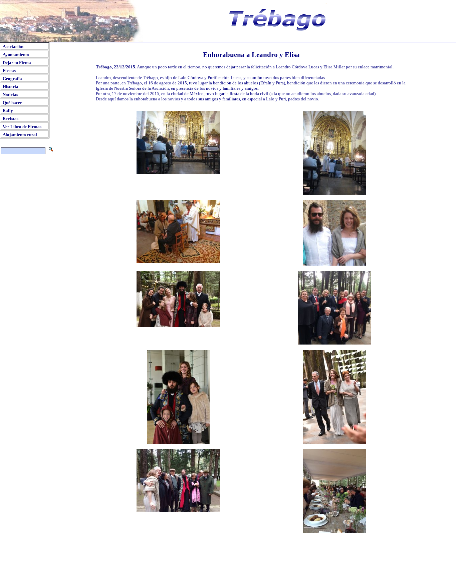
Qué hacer (12, 102)
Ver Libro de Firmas (22, 126)
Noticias (10, 94)
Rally (8, 110)
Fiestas (9, 70)
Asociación (13, 46)
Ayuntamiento (16, 54)
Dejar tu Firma (17, 62)
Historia (10, 86)
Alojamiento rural (20, 134)
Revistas (10, 118)
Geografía (12, 78)
